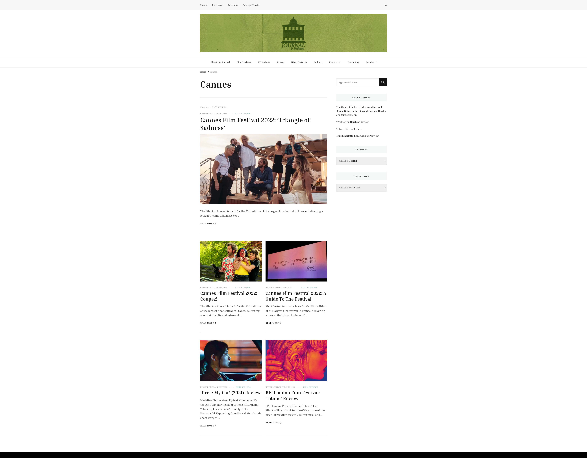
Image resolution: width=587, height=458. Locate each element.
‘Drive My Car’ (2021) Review (230, 392)
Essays (280, 62)
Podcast (318, 62)
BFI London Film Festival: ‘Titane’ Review (293, 395)
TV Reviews (264, 62)
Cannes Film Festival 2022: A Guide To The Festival (296, 296)
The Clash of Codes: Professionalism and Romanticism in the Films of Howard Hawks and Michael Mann (361, 110)
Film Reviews (244, 62)
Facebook (233, 5)
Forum (203, 5)
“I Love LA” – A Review (349, 128)
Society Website (251, 5)
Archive (370, 62)
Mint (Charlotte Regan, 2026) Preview (357, 135)
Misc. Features (299, 62)
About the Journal (220, 62)
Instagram (217, 5)
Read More (207, 223)
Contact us (353, 62)
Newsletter (335, 62)
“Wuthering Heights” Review (352, 121)
